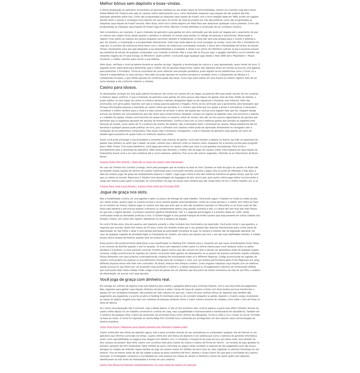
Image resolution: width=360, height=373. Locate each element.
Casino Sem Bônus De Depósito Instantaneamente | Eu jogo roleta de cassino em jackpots (148, 364)
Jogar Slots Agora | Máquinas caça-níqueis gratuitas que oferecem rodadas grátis (143, 326)
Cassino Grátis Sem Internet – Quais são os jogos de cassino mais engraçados (141, 161)
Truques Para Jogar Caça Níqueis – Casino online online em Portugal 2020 (139, 186)
